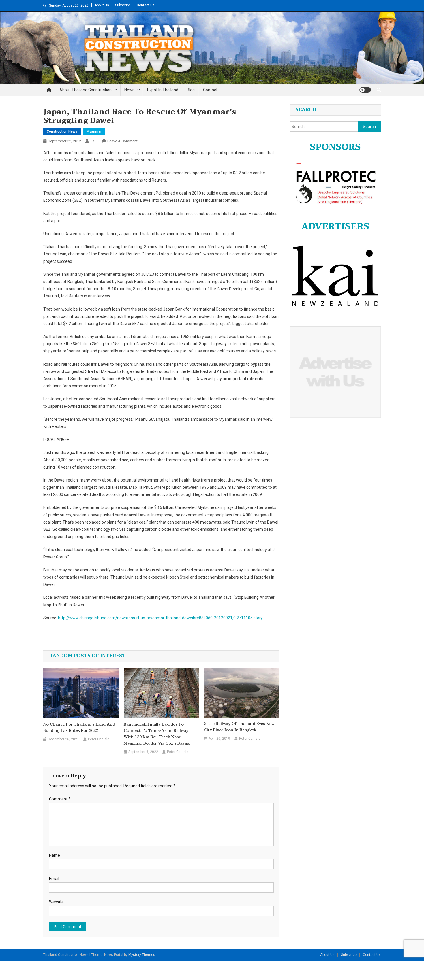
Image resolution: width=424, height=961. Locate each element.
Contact (210, 90)
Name (54, 855)
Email (54, 878)
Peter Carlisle (98, 739)
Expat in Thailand (162, 90)
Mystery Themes (141, 955)
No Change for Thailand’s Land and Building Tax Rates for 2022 (79, 727)
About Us (102, 5)
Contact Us (146, 5)
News (129, 90)
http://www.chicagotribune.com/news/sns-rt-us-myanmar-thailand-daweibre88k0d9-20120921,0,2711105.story (160, 618)
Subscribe (123, 5)
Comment (59, 799)
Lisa (94, 141)
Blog (191, 90)
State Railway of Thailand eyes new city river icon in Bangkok (239, 727)
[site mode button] (365, 90)
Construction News (62, 131)
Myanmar (94, 131)
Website (56, 902)
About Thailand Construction (85, 90)
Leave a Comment (122, 141)
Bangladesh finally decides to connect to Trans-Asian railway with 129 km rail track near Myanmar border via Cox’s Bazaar (157, 734)
